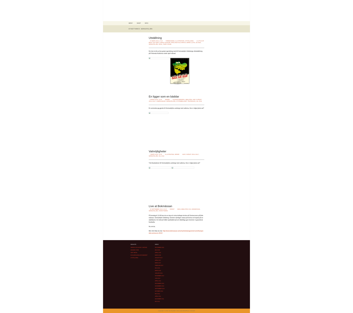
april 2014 (158, 281)
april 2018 (158, 252)
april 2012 (158, 296)
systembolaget (181, 101)
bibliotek (189, 99)
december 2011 (159, 299)
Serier (167, 99)
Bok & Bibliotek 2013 (184, 209)
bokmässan (196, 209)
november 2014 (159, 275)
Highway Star (135, 250)
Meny (131, 23)
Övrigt (172, 209)
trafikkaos (192, 101)
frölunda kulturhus (178, 42)
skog (160, 44)
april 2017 (158, 260)
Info (146, 23)
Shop (139, 23)
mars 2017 (158, 263)
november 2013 (159, 286)
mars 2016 (158, 270)
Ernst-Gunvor (165, 42)
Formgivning (170, 41)
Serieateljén (153, 44)
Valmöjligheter (157, 151)
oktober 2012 (159, 291)
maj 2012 (157, 293)
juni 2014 (157, 278)
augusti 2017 (159, 257)
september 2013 (160, 288)
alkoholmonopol (179, 99)
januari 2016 (159, 273)
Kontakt (193, 310)
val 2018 (199, 101)
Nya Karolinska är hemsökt (139, 255)
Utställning (155, 37)
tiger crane (167, 44)
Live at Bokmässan (160, 206)
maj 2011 (157, 301)
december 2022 (159, 247)
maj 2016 (157, 268)
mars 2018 (158, 255)
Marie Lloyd (191, 42)
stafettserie (163, 210)
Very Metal (134, 252)
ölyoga (198, 42)
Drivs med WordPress (183, 310)
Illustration (179, 41)
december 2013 (159, 283)
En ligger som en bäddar (164, 96)
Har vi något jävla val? (190, 154)
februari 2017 (159, 265)
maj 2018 (157, 250)
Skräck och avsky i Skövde (139, 247)
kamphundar (161, 101)
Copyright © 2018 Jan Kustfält (167, 310)
